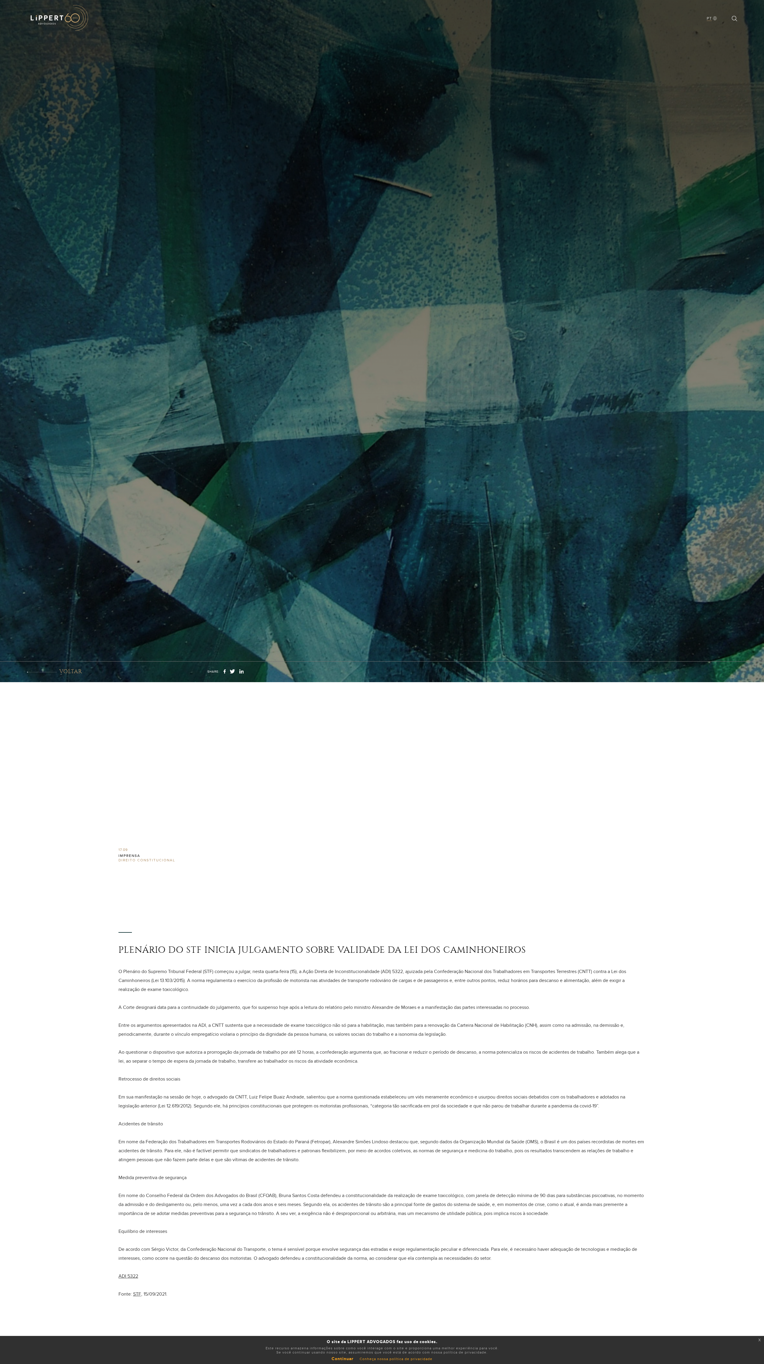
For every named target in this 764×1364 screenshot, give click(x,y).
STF (137, 1294)
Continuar (343, 1359)
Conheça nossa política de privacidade (396, 1359)
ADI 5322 (128, 1276)
